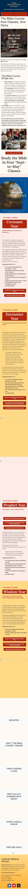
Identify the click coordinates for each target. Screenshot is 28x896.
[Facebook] (9, 885)
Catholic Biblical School (10, 860)
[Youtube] (14, 885)
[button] (2, 43)
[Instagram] (18, 885)
